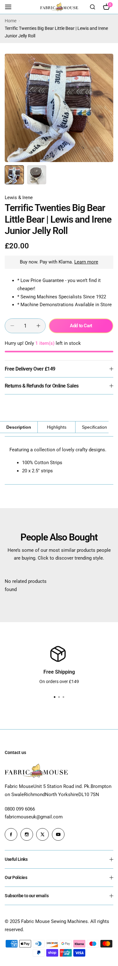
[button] (63, 697)
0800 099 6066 (20, 809)
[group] (59, 108)
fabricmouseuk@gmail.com (34, 817)
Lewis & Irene (19, 197)
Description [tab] (18, 427)
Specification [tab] (94, 427)
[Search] (92, 7)
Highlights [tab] (56, 427)
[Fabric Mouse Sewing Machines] (59, 6)
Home (10, 20)
